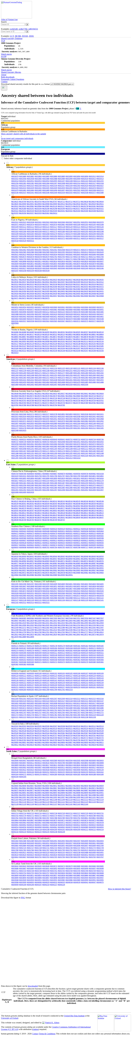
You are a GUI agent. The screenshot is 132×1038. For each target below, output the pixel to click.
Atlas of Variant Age (9, 19)
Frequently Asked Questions (12, 79)
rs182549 (14, 29)
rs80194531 (33, 29)
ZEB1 (31, 36)
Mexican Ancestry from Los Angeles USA (35, 390)
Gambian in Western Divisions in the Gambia (37, 246)
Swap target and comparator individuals (17, 138)
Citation (4, 82)
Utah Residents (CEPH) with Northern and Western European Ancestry (47, 615)
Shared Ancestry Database (11, 38)
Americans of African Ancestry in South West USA (39, 198)
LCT (12, 36)
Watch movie (6, 54)
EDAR (25, 36)
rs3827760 (23, 29)
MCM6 (18, 36)
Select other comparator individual (18, 158)
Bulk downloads (7, 77)
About (3, 75)
